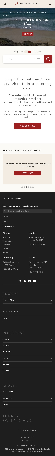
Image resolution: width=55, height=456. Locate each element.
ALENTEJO (32, 12)
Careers (6, 252)
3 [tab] (26, 187)
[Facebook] (25, 281)
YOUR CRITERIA (27, 126)
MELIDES (6, 15)
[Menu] (50, 4)
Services (6, 245)
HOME (5, 12)
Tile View (37, 52)
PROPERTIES (13, 12)
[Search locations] (5, 4)
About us (7, 237)
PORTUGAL (23, 12)
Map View (18, 52)
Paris (5, 318)
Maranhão (7, 398)
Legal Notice (27, 441)
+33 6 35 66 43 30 (10, 269)
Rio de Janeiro (9, 392)
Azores (6, 365)
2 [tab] (24, 187)
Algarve (6, 346)
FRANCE (11, 294)
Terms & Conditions (27, 430)
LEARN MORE (27, 173)
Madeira (6, 371)
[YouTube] (34, 281)
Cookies (27, 434)
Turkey (11, 416)
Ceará (5, 405)
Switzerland (17, 420)
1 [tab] (22, 187)
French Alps (8, 300)
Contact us (7, 241)
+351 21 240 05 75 (36, 272)
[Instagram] (20, 281)
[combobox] (20, 59)
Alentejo (6, 352)
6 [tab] (33, 187)
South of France (10, 312)
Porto (5, 358)
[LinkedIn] (29, 281)
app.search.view (27, 51)
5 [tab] (31, 187)
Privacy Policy (27, 437)
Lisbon (6, 339)
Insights (6, 248)
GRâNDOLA (41, 12)
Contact (27, 34)
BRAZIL (10, 386)
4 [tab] (28, 187)
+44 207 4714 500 (37, 245)
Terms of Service (33, 451)
